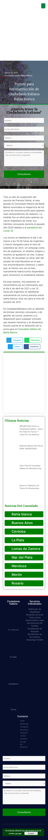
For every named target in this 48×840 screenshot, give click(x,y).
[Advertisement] (24, 35)
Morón (16, 575)
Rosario (17, 583)
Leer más (18, 833)
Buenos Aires (22, 523)
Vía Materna (13, 684)
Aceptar (31, 833)
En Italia (13, 657)
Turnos (13, 709)
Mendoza (18, 566)
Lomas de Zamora (25, 549)
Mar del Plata (21, 557)
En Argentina (13, 630)
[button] (43, 6)
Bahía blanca (21, 514)
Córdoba (18, 531)
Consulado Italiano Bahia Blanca (18, 75)
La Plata (17, 540)
